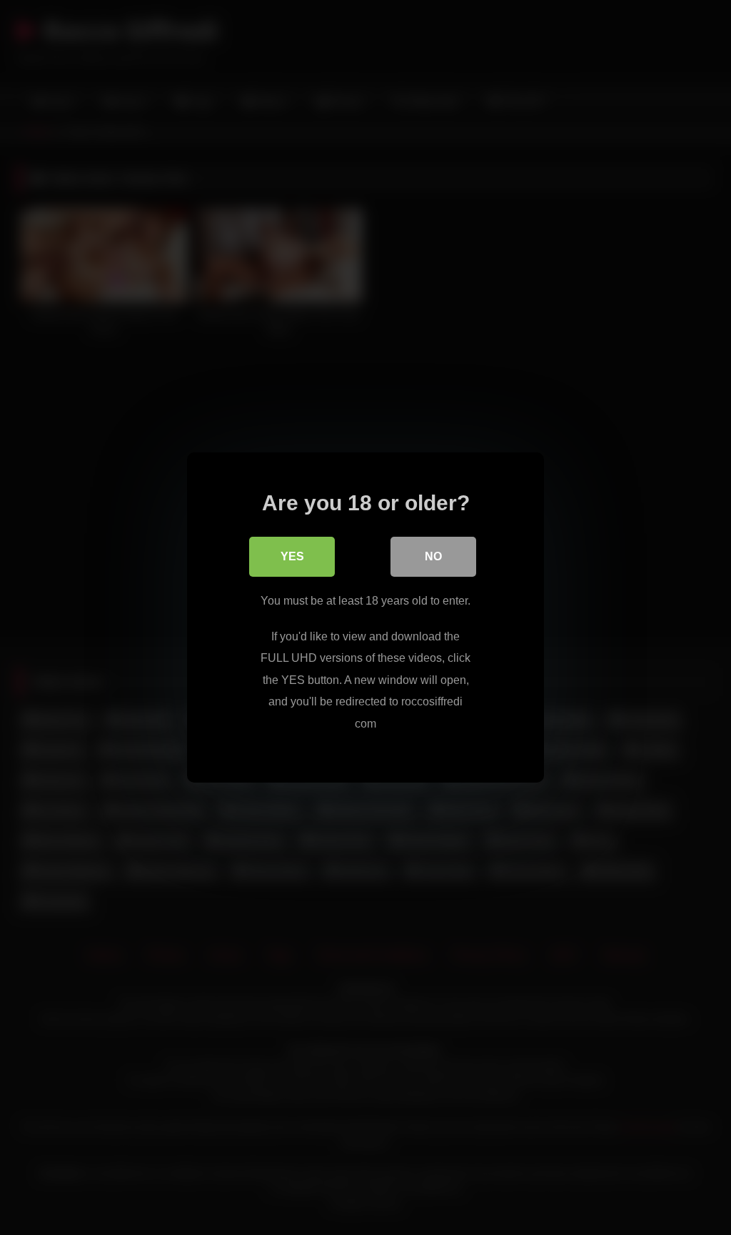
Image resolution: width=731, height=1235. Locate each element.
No (433, 556)
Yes (292, 556)
